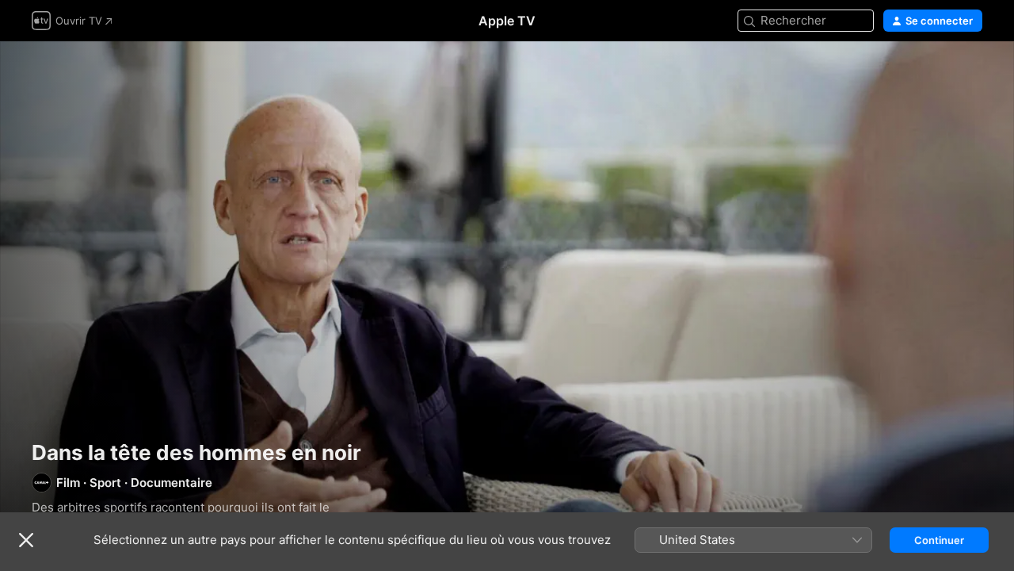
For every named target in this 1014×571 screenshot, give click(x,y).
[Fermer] (26, 540)
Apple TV (507, 21)
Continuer (939, 540)
